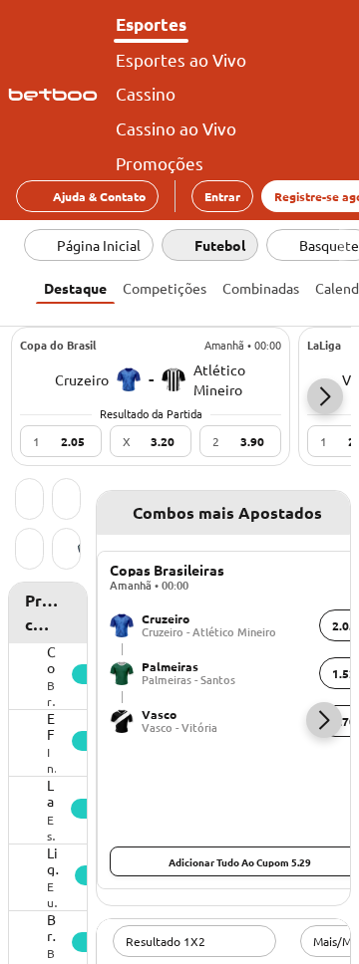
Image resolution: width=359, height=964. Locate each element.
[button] (325, 396)
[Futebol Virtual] (29, 551)
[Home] (57, 95)
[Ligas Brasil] (66, 551)
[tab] (75, 286)
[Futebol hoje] (29, 501)
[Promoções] (66, 501)
